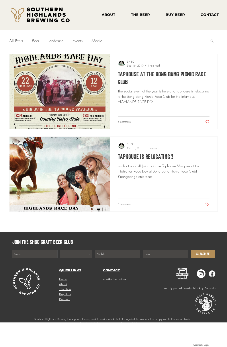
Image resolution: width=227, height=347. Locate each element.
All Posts (16, 40)
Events (77, 40)
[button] (212, 41)
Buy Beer (65, 294)
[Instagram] (201, 273)
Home (63, 279)
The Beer (65, 289)
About (63, 284)
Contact (64, 299)
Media (97, 40)
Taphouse (56, 40)
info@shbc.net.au (114, 279)
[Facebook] (212, 273)
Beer (35, 40)
